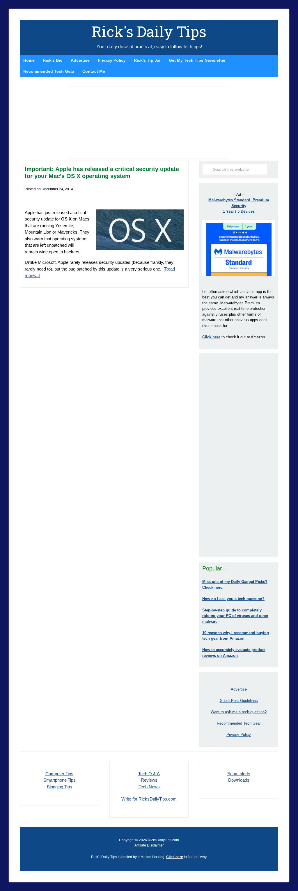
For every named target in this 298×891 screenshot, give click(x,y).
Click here (174, 857)
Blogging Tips (59, 786)
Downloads (238, 780)
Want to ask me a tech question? (239, 712)
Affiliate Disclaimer (149, 845)
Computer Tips (59, 773)
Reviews (149, 780)
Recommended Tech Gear (239, 723)
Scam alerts (238, 773)
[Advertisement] (238, 455)
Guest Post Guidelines (239, 700)
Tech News (149, 786)
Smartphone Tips (59, 780)
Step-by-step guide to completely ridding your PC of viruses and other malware (235, 616)
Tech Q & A (149, 773)
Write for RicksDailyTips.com (149, 798)
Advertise (239, 689)
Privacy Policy (238, 734)
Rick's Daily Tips (149, 31)
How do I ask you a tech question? (233, 599)
